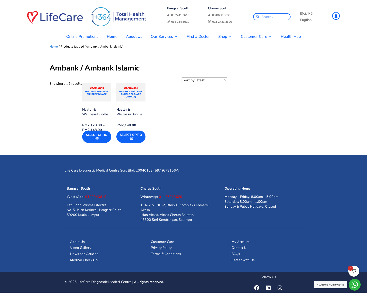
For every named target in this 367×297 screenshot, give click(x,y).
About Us (134, 36)
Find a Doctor (198, 36)
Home (112, 36)
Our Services (162, 36)
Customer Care (254, 36)
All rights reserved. (149, 282)
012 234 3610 (180, 22)
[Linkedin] (268, 288)
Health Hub (291, 36)
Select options (96, 137)
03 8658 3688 (221, 15)
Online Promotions (82, 36)
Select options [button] (131, 137)
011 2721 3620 (222, 22)
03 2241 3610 (180, 15)
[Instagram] (280, 288)
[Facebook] (257, 288)
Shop (222, 36)
